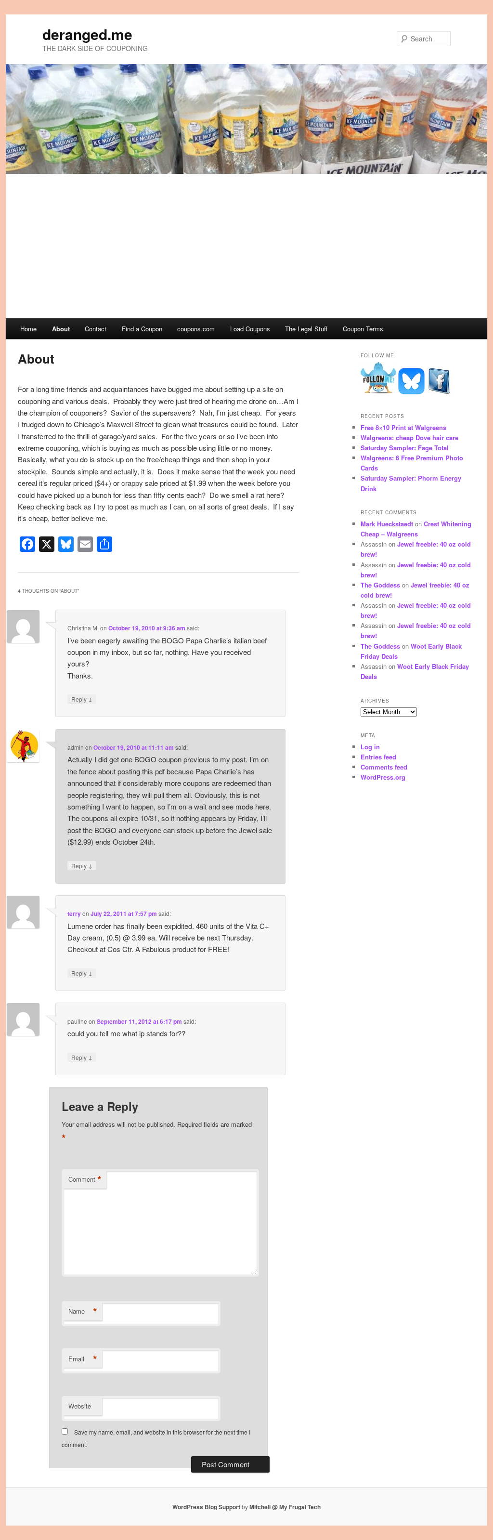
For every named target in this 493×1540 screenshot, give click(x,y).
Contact (95, 328)
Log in (370, 746)
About (61, 328)
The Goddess (380, 584)
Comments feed (384, 766)
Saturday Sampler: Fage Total (405, 447)
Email (82, 1359)
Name (82, 1311)
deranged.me (87, 34)
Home (28, 328)
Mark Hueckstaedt (387, 523)
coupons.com (196, 328)
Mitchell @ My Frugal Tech (285, 1506)
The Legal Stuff (306, 328)
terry (74, 913)
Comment (85, 1179)
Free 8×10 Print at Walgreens (403, 427)
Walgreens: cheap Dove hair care (409, 437)
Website (79, 1405)
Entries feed (378, 756)
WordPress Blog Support (206, 1506)
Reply (81, 698)
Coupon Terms (363, 328)
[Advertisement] (246, 246)
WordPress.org (383, 777)
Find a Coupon (142, 328)
